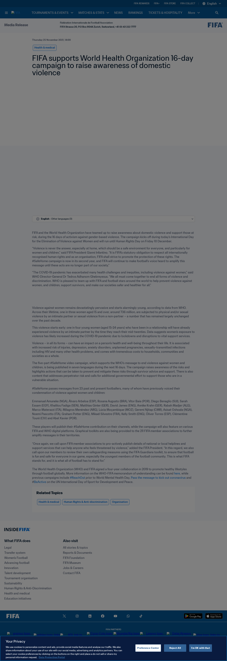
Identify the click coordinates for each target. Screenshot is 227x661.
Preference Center (148, 647)
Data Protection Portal (52, 657)
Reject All (175, 647)
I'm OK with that (200, 647)
